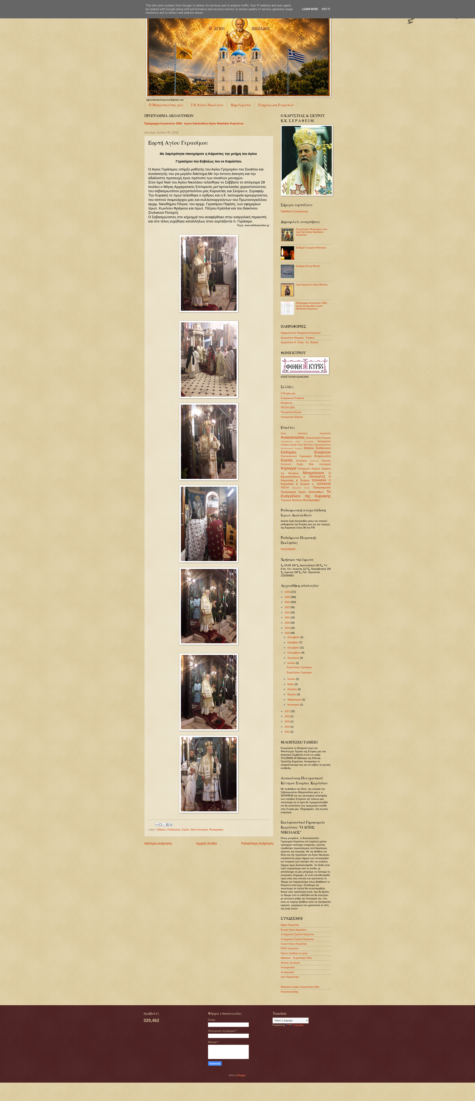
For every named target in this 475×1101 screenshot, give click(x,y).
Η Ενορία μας (288, 393)
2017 (288, 711)
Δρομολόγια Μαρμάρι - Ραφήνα (298, 337)
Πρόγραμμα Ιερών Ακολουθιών (302, 491)
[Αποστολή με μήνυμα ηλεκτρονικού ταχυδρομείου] (157, 825)
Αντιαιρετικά (324, 441)
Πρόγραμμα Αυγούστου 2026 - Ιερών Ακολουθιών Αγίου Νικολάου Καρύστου (194, 123)
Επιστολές (314, 461)
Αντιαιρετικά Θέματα (292, 417)
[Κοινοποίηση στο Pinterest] (171, 825)
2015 (288, 721)
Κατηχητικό (304, 468)
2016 (288, 716)
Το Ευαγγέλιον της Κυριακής (306, 493)
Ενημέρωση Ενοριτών (276, 104)
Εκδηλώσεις (173, 829)
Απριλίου (292, 689)
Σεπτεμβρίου (294, 652)
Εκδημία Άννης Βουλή (308, 266)
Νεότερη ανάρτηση (158, 843)
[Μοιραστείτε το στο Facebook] (167, 825)
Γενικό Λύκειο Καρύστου (294, 943)
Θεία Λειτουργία (199, 829)
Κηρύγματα (241, 104)
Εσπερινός (286, 464)
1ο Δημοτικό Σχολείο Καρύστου (297, 934)
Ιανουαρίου (293, 704)
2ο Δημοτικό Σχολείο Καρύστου (297, 939)
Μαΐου (291, 684)
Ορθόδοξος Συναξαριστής (294, 211)
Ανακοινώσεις (293, 437)
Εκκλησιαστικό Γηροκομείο (296, 456)
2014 (288, 726)
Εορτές (185, 829)
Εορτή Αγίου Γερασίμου (299, 667)
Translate (298, 1025)
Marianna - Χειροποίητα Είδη (296, 958)
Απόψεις (285, 445)
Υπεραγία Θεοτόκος (291, 500)
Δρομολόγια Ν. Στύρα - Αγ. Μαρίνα (299, 342)
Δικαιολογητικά (287, 448)
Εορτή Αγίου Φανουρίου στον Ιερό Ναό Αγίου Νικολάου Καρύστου (311, 232)
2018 (288, 633)
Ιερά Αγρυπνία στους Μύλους (312, 284)
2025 (288, 597)
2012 (288, 731)
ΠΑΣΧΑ (285, 487)
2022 (288, 612)
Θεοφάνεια (286, 402)
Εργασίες (326, 461)
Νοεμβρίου (293, 642)
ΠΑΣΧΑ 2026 (288, 407)
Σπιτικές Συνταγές (290, 962)
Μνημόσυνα (313, 473)
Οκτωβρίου (293, 647)
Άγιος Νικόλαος (294, 433)
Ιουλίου (291, 663)
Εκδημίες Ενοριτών (306, 452)
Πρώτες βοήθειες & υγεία (294, 953)
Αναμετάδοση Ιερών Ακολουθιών (297, 441)
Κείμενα (316, 468)
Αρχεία (293, 445)
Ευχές (300, 464)
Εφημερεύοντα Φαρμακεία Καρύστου (300, 332)
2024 (288, 602)
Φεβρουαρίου (294, 699)
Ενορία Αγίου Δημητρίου (294, 929)
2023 (288, 607)
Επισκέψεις (301, 461)
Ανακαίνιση (325, 433)
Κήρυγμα (288, 468)
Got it (326, 9)
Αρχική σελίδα (206, 843)
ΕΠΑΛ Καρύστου (290, 948)
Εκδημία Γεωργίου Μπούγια (311, 247)
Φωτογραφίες (216, 829)
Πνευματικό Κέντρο (291, 412)
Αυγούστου (293, 657)
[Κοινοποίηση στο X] (164, 825)
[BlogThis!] (160, 825)
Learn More (310, 9)
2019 (288, 628)
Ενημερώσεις (322, 456)
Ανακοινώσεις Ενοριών (318, 437)
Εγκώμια (298, 448)
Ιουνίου (291, 679)
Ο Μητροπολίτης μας (166, 104)
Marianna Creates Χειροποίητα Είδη (300, 986)
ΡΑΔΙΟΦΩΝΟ (288, 549)
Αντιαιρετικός (288, 967)
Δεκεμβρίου (293, 637)
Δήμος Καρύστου (290, 924)
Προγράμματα (322, 487)
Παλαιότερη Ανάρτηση (257, 843)
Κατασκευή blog (289, 991)
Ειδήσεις (161, 829)
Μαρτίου (292, 694)
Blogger (241, 1075)
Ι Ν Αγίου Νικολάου (207, 104)
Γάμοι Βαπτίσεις (305, 445)
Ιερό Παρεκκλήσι (290, 976)
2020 (288, 622)
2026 (288, 592)
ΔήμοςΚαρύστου (322, 445)
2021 (288, 617)
